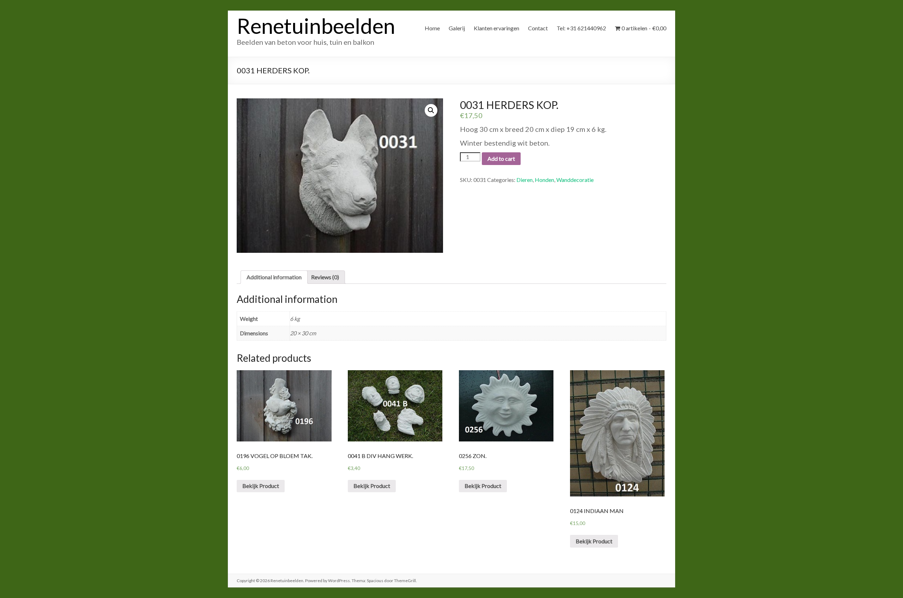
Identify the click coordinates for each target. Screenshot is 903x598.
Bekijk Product (260, 485)
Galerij (457, 28)
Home (432, 28)
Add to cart (501, 158)
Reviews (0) (325, 277)
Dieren (524, 179)
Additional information (274, 277)
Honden (544, 179)
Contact (538, 28)
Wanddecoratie (575, 179)
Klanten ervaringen (496, 28)
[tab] (274, 277)
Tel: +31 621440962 (581, 28)
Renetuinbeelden (316, 25)
